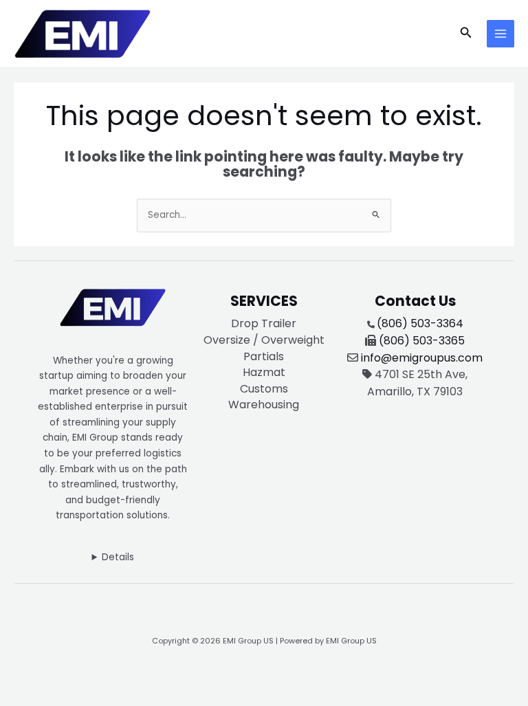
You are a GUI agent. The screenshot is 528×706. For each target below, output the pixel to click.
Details (118, 557)
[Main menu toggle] (501, 34)
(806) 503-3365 (422, 341)
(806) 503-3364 (420, 323)
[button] (466, 33)
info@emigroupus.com (422, 358)
